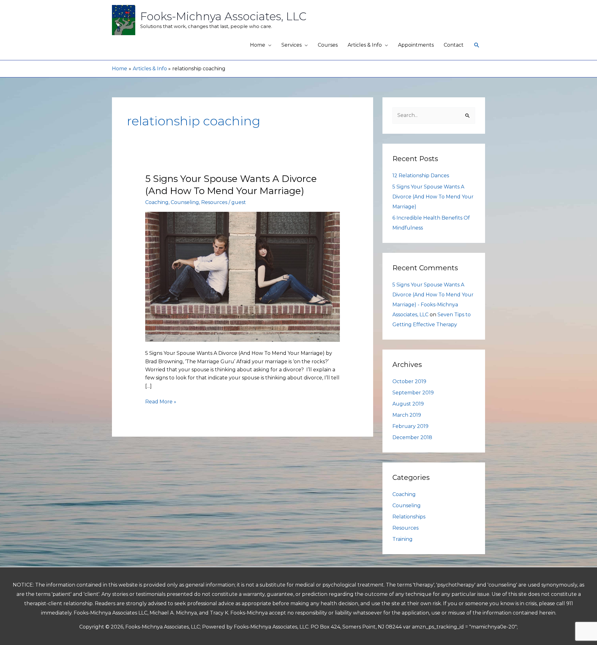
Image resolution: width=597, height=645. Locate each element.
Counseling (185, 202)
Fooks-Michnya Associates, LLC (223, 16)
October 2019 (409, 381)
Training (402, 539)
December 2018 (412, 437)
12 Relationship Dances (420, 176)
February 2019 (410, 426)
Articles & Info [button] (365, 45)
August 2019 (408, 404)
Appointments (416, 45)
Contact (454, 45)
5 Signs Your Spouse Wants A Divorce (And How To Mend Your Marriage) (433, 197)
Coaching (157, 202)
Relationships (408, 517)
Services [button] (291, 45)
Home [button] (257, 45)
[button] (477, 45)
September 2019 (413, 393)
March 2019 (406, 415)
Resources (214, 202)
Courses (328, 45)
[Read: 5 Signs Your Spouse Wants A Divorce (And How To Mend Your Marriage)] (242, 276)
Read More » (160, 401)
